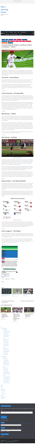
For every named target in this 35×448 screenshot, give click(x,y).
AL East (4, 338)
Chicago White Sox (6, 330)
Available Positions (14, 34)
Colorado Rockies (6, 378)
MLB (6, 32)
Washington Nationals (6, 373)
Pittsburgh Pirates (6, 363)
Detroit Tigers (5, 333)
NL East (20, 41)
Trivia (18, 32)
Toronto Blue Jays (6, 345)
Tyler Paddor (18, 48)
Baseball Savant (19, 157)
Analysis (11, 32)
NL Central (17, 41)
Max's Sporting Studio (4, 9)
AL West (7, 39)
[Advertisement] (17, 24)
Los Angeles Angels (6, 350)
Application (3, 390)
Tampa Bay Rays (5, 344)
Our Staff (20, 34)
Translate (7, 431)
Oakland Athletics (6, 351)
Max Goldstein (23, 48)
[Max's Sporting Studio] (2, 33)
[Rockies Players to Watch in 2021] (17, 291)
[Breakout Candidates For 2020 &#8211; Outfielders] (28, 291)
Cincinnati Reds (19, 39)
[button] (7, 32)
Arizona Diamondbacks (6, 376)
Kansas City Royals (24, 39)
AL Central (3, 39)
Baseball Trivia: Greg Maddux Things (27, 300)
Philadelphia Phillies (28, 41)
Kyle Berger (14, 48)
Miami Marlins (5, 369)
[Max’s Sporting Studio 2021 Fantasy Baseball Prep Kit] (6, 291)
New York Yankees (6, 342)
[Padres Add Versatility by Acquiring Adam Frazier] (6, 307)
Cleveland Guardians (6, 332)
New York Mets (5, 370)
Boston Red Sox (5, 341)
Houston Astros (5, 348)
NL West (23, 41)
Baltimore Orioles (6, 339)
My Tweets (2, 436)
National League (12, 41)
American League (11, 39)
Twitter (19, 68)
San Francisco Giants (6, 382)
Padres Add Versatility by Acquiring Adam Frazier (5, 315)
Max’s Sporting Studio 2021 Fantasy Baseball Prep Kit (6, 295)
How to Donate (4, 393)
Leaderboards (23, 32)
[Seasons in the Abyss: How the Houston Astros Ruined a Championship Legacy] (17, 307)
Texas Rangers (5, 354)
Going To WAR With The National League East (29, 315)
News (15, 32)
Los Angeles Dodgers (4, 41)
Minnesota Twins (6, 336)
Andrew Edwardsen (9, 48)
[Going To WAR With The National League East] (29, 307)
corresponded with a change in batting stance (19, 163)
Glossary (7, 34)
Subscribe (4, 417)
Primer (3, 392)
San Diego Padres (6, 381)
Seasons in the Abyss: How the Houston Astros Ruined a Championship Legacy (16, 316)
